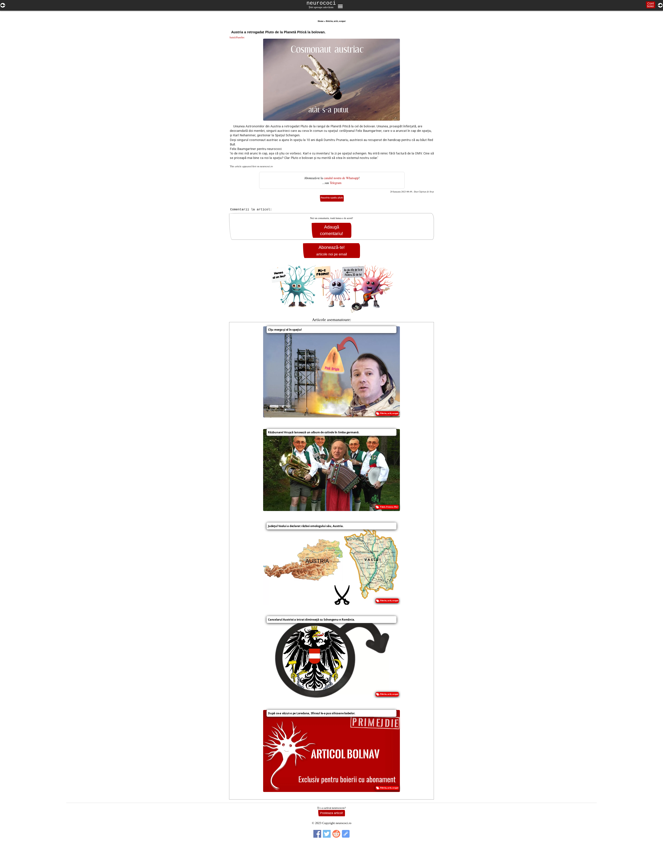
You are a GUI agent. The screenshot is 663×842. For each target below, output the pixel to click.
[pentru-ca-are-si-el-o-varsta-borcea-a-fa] (660, 4)
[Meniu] (340, 6)
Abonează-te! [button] (331, 250)
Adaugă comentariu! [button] (331, 230)
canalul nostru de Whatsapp (341, 178)
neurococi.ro (266, 166)
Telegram (336, 183)
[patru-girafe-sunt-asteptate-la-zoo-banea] (2, 4)
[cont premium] (331, 289)
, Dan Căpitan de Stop (423, 191)
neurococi (321, 3)
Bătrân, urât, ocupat (335, 21)
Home (321, 21)
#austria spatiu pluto (332, 197)
